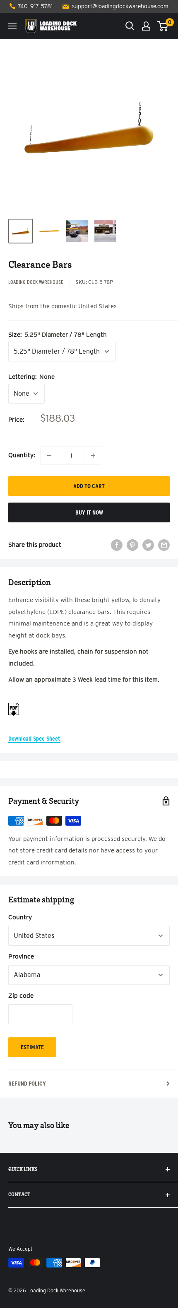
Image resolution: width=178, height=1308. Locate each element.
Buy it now (89, 512)
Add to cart (89, 486)
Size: (57, 334)
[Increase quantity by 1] (93, 455)
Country (20, 917)
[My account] (146, 26)
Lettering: (31, 376)
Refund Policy (27, 1083)
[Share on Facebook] (117, 545)
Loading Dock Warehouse (35, 282)
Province (21, 956)
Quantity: (21, 455)
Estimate (32, 1047)
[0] (163, 26)
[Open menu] (12, 26)
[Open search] (130, 26)
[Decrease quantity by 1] (49, 455)
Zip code (21, 995)
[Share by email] (164, 545)
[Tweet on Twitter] (148, 545)
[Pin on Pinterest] (132, 545)
